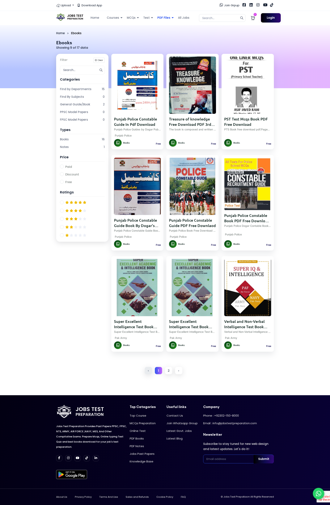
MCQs (131, 18)
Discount (72, 174)
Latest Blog (175, 438)
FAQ (183, 497)
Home (95, 18)
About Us (61, 497)
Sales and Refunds (137, 497)
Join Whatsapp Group (182, 423)
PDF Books (137, 438)
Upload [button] (66, 5)
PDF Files (163, 18)
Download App (91, 5)
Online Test (138, 431)
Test (146, 18)
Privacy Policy (83, 497)
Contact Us (175, 416)
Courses (113, 18)
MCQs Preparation (143, 423)
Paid (68, 167)
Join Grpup (231, 5)
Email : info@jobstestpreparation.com (230, 423)
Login (271, 18)
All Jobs (183, 18)
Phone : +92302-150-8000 (221, 416)
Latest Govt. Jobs (179, 431)
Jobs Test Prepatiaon (236, 497)
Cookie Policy (164, 497)
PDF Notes (137, 446)
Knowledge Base (141, 461)
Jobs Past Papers (142, 454)
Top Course (138, 416)
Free (68, 182)
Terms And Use (108, 497)
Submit (263, 459)
